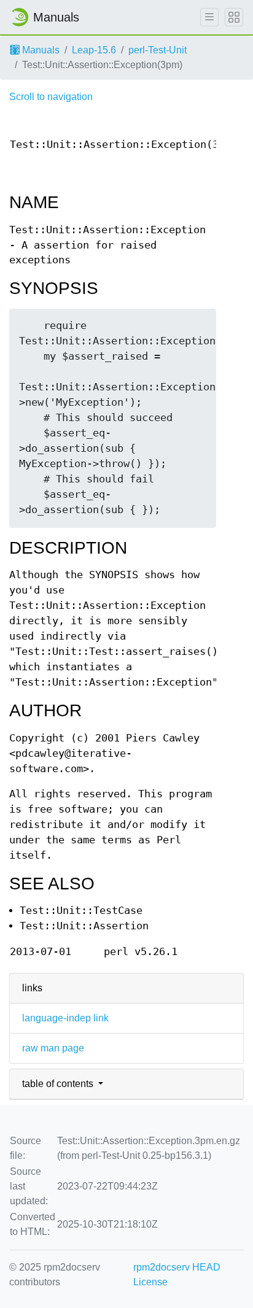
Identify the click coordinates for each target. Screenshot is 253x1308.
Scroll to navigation (51, 96)
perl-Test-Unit (157, 50)
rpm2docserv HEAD (176, 1267)
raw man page (53, 1048)
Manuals (40, 50)
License (150, 1282)
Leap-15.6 (94, 50)
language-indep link (65, 1018)
